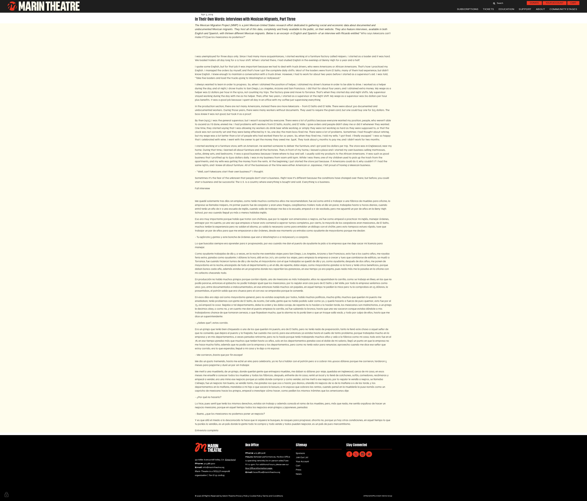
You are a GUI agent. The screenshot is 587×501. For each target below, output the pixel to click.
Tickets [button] (488, 9)
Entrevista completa (206, 430)
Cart (573, 3)
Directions (230, 460)
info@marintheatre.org (213, 467)
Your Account (554, 3)
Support (525, 9)
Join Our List (302, 457)
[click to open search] (494, 3)
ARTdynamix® (368, 496)
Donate (534, 3)
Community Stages (563, 9)
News (299, 474)
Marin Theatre (228, 496)
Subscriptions (467, 9)
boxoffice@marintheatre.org (266, 472)
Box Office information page (258, 468)
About (540, 9)
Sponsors (300, 453)
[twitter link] (356, 454)
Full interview (202, 188)
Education (506, 9)
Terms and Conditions (272, 496)
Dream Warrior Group (384, 496)
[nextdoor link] (369, 454)
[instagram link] (362, 454)
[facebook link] (349, 454)
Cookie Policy (255, 496)
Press (298, 470)
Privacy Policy (242, 496)
